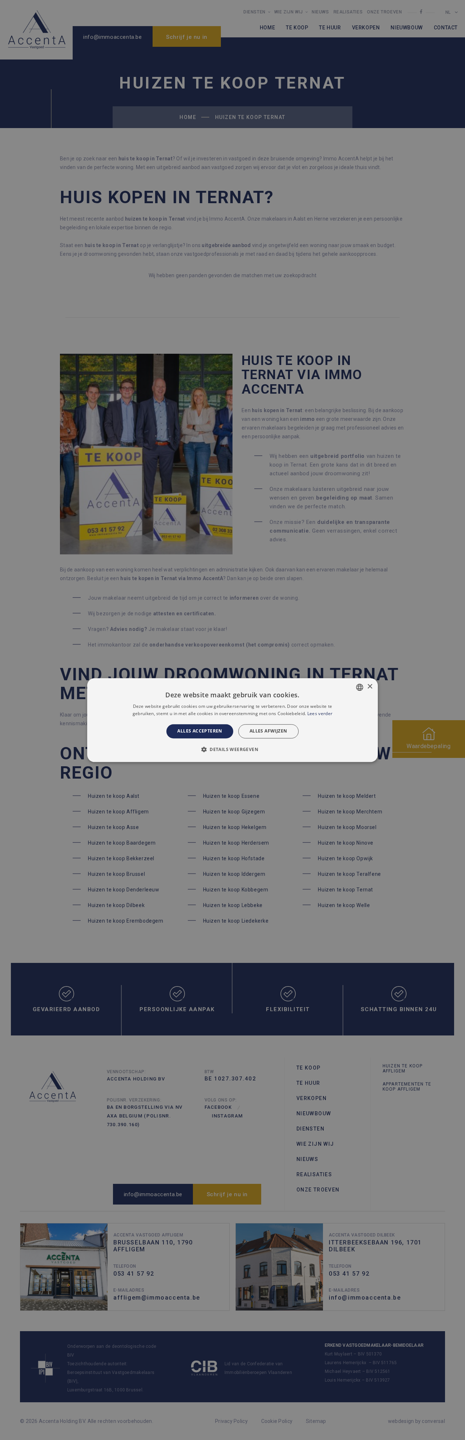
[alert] (232, 720)
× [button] (369, 686)
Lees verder (319, 713)
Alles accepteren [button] (199, 731)
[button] (232, 749)
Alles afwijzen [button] (268, 731)
